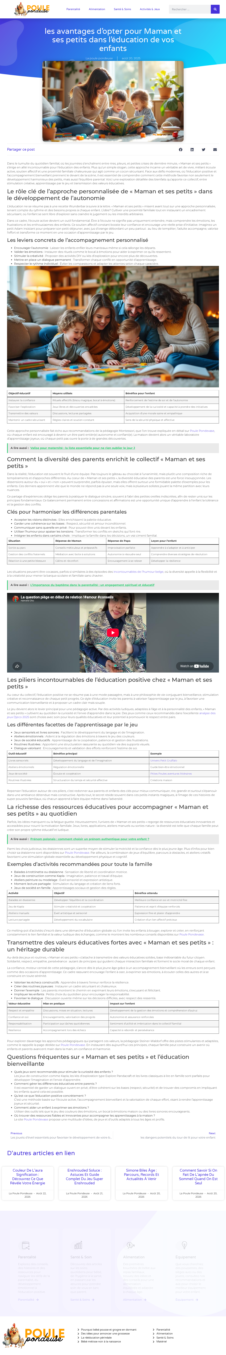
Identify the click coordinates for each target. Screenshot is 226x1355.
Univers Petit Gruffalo (163, 760)
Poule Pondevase (202, 430)
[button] (181, 149)
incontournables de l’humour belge (138, 571)
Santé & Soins (122, 9)
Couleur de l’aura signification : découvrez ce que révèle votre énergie (27, 1176)
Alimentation (97, 9)
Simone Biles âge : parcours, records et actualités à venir (141, 1174)
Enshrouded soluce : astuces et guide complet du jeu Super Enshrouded (84, 1176)
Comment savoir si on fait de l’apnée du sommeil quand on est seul (198, 1176)
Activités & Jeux (150, 9)
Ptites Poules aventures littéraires (171, 773)
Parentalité (73, 9)
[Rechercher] (215, 9)
